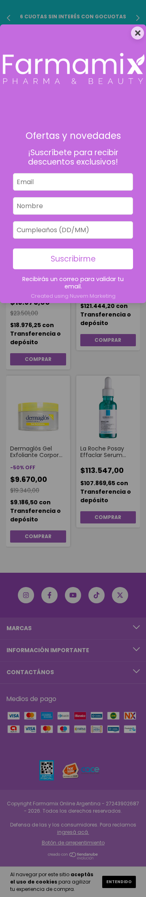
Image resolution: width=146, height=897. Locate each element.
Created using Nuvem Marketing (73, 295)
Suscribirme (73, 258)
